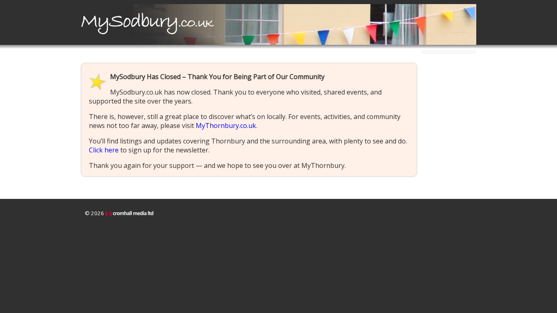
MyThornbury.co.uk (226, 125)
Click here (104, 149)
